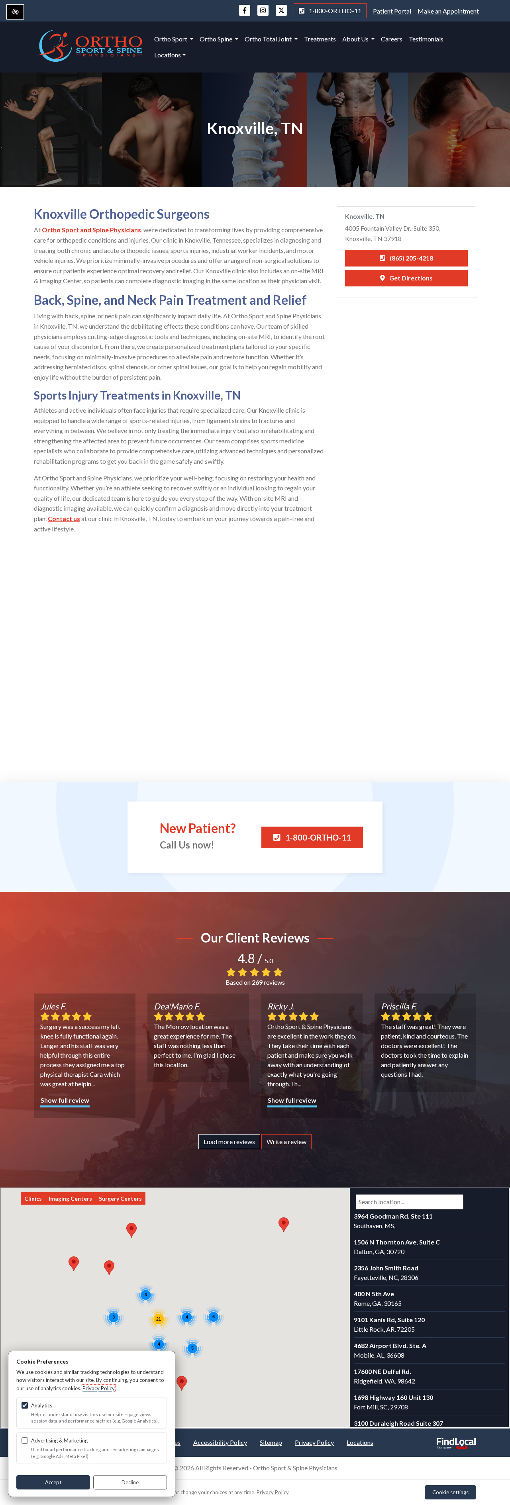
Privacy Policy (314, 1442)
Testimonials (426, 39)
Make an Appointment (448, 11)
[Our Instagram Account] (263, 14)
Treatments (320, 39)
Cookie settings (450, 1492)
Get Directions (410, 278)
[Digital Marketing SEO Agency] (456, 1441)
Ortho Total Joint (269, 39)
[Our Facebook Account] (245, 14)
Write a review (286, 1141)
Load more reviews (229, 1141)
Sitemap (271, 1442)
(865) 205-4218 (410, 258)
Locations (167, 55)
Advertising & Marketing (59, 1440)
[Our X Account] (281, 14)
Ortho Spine (216, 39)
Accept (53, 1482)
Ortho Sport (171, 39)
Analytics (41, 1405)
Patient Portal (392, 11)
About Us (356, 39)
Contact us (64, 518)
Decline (130, 1482)
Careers (391, 39)
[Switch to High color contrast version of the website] (15, 12)
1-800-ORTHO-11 (334, 10)
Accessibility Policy (220, 1442)
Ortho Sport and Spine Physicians (91, 229)
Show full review (65, 1100)
